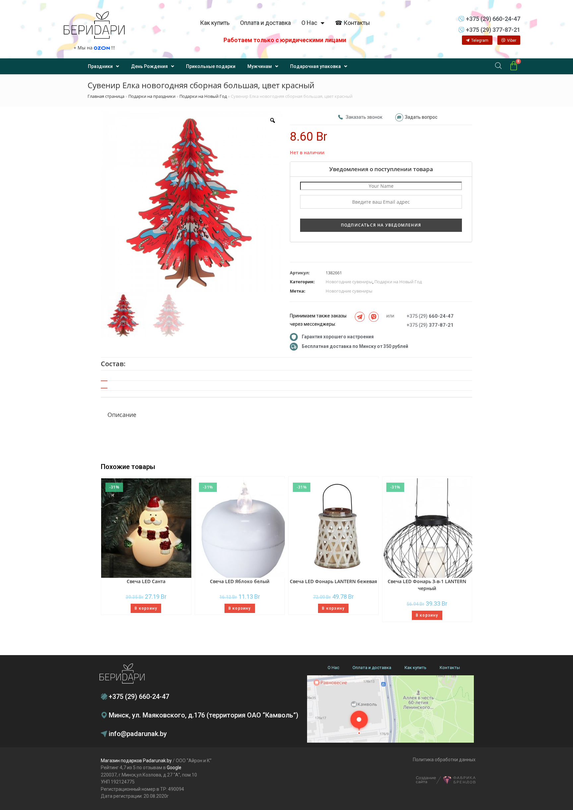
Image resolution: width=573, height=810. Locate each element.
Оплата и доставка (265, 22)
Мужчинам (259, 66)
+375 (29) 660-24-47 (139, 697)
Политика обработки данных (444, 759)
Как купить (214, 22)
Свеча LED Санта (146, 581)
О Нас (309, 22)
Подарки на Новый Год (203, 96)
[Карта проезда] (390, 709)
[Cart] (514, 66)
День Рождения (149, 66)
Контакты (450, 667)
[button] (477, 40)
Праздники (100, 66)
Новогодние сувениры (349, 282)
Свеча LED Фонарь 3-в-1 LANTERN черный (427, 584)
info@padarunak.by (138, 734)
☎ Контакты (352, 22)
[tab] (104, 385)
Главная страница (106, 96)
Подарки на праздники (151, 96)
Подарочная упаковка (315, 66)
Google (174, 767)
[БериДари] (94, 25)
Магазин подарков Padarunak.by (136, 760)
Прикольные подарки (210, 66)
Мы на (94, 47)
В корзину (146, 608)
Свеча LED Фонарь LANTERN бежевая (333, 581)
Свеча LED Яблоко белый (239, 581)
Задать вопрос (421, 117)
